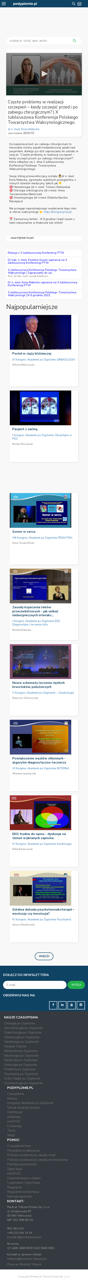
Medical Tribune (15, 1046)
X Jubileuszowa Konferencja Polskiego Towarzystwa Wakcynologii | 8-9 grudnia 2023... (42, 293)
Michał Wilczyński (22, 444)
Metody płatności (19, 1196)
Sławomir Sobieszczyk (25, 698)
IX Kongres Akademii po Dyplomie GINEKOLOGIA (43, 360)
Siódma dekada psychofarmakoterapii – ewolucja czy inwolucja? (43, 911)
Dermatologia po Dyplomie (23, 1028)
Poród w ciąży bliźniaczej (31, 353)
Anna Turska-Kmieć (23, 543)
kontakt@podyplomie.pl (24, 1237)
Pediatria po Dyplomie (20, 1069)
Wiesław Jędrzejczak (24, 773)
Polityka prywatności (22, 1164)
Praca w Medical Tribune (24, 1264)
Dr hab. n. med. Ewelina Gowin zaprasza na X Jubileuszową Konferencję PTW (37, 261)
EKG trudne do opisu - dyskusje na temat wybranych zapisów (39, 836)
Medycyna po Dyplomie (20, 1051)
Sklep (11, 1135)
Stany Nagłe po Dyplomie (22, 1078)
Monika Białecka (21, 630)
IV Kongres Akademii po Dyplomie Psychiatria (41, 919)
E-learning (14, 1126)
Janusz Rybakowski (23, 924)
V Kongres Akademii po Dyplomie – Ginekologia (43, 693)
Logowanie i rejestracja (23, 1183)
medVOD (13, 1121)
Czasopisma (15, 1094)
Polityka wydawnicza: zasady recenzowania (37, 1160)
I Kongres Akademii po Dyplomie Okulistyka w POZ (42, 437)
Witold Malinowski (23, 364)
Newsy (12, 1098)
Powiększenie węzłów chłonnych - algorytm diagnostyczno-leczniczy (39, 760)
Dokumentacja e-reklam (24, 1178)
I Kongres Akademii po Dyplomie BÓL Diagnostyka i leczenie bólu (36, 623)
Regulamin (14, 1187)
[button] (44, 73)
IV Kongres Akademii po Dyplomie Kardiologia (41, 844)
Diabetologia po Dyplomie (23, 1032)
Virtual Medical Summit (23, 1108)
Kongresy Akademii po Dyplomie (30, 1103)
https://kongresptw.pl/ (58, 212)
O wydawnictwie (19, 1146)
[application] (44, 74)
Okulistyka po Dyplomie (20, 1060)
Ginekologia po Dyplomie (21, 1037)
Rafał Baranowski (22, 849)
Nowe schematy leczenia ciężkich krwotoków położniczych (38, 685)
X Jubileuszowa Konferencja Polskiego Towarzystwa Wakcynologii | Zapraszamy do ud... (42, 271)
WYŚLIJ (76, 985)
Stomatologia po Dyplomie (23, 1083)
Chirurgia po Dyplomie (19, 1023)
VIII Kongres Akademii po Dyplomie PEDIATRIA (42, 538)
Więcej (44, 956)
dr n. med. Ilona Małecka (23, 129)
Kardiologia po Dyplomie (21, 1042)
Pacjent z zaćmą (24, 429)
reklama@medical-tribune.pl (26, 1259)
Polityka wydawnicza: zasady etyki (31, 1155)
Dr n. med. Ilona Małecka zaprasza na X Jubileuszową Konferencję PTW (42, 283)
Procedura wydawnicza (23, 1151)
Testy (11, 1130)
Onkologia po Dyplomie (20, 1065)
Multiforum (15, 1112)
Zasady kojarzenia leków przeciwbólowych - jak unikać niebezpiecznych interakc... (35, 611)
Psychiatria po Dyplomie (21, 1074)
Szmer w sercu (23, 531)
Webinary (14, 1117)
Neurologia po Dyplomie (21, 1056)
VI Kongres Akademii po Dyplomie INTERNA (40, 768)
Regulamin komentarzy (23, 1192)
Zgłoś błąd (14, 1169)
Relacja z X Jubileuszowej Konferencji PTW (36, 253)
